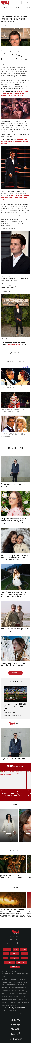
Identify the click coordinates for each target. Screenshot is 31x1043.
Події (5, 953)
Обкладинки (9, 962)
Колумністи (15, 966)
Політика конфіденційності (9, 1013)
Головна (3, 11)
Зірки (15, 949)
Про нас (11, 936)
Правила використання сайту (9, 1010)
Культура (15, 953)
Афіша (16, 887)
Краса (24, 949)
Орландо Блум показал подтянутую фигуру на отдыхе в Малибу (15, 141)
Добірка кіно (15, 850)
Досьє (15, 805)
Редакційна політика (22, 1013)
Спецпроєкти (15, 681)
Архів (9, 11)
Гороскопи (21, 962)
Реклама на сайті (15, 939)
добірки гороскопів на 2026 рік (15, 759)
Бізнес (24, 958)
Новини (7, 949)
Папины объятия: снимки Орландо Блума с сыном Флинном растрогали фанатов (15, 93)
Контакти (19, 936)
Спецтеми (14, 958)
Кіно (5, 958)
